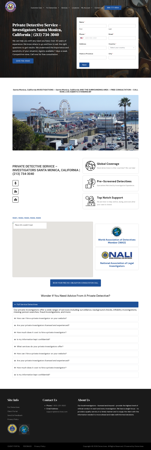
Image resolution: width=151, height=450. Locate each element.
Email (111, 34)
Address (82, 44)
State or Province (86, 54)
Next (84, 65)
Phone (82, 34)
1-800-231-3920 (59, 405)
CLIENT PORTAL (14, 446)
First (80, 29)
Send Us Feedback (15, 415)
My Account (85, 8)
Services (64, 8)
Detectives (139, 446)
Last (110, 29)
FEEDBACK (27, 446)
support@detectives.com (57, 412)
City (111, 54)
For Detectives (51, 8)
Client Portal (12, 411)
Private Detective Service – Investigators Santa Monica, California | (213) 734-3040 (37, 29)
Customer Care (36, 8)
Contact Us (99, 8)
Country (112, 44)
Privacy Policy (13, 419)
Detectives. (102, 446)
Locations (75, 8)
